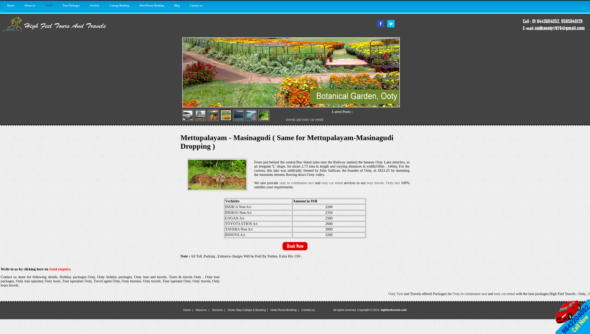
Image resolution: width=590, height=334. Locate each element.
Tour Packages (71, 5)
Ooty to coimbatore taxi (441, 294)
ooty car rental (332, 183)
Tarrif (48, 5)
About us (29, 5)
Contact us (196, 5)
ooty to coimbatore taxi (297, 183)
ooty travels (375, 183)
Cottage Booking (119, 5)
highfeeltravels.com (394, 310)
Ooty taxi (393, 183)
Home (10, 5)
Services (94, 5)
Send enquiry (59, 269)
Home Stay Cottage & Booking (247, 310)
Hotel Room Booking (151, 5)
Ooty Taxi (367, 294)
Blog (177, 5)
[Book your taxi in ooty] (295, 249)
